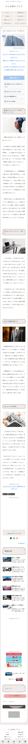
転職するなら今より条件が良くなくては (13, 85)
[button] (25, 410)
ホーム (7, 732)
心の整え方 (20, 734)
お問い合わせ (7, 739)
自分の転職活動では (11, 96)
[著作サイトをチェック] (11, 538)
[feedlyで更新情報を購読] (14, 538)
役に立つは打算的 (11, 101)
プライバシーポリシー (20, 739)
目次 (13, 78)
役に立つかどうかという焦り (14, 91)
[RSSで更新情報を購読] (17, 538)
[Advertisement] (14, 513)
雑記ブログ (20, 736)
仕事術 (5, 494)
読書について (7, 736)
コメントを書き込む (14, 695)
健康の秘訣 (12, 494)
